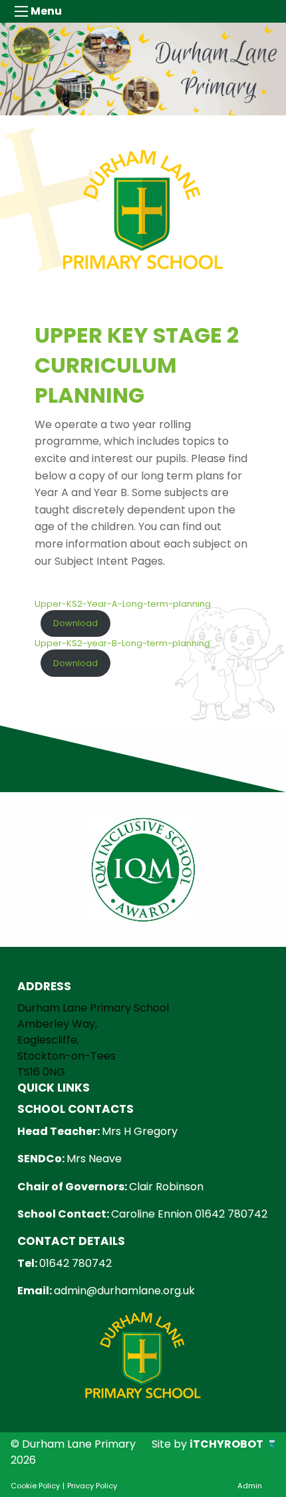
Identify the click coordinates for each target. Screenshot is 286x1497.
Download (75, 623)
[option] (143, 869)
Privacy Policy (92, 1485)
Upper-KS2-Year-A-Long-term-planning (123, 603)
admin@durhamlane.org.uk (124, 1290)
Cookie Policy (35, 1485)
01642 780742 (75, 1263)
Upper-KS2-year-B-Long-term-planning (122, 643)
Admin (249, 1485)
